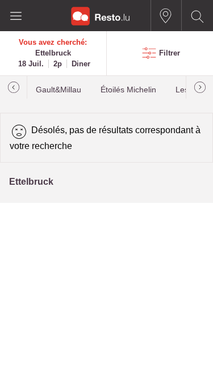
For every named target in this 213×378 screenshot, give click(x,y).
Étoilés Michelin (128, 90)
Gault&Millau (58, 90)
